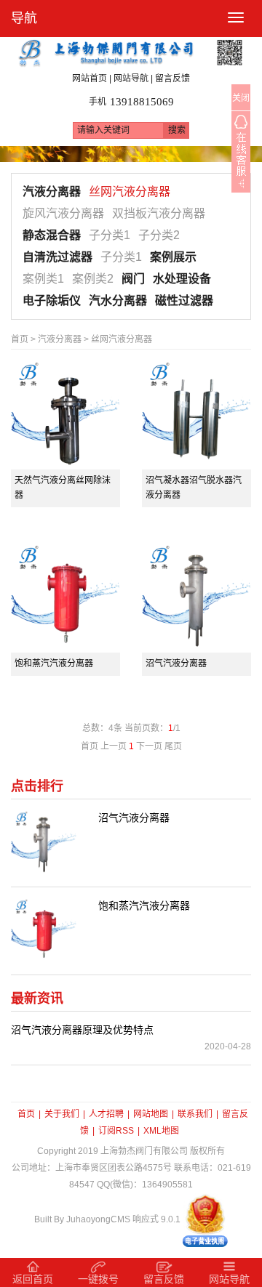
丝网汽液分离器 (129, 191)
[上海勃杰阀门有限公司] (131, 52)
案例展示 (173, 257)
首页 (19, 339)
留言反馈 (172, 79)
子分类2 (159, 235)
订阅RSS (116, 1131)
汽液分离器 (52, 191)
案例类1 (43, 279)
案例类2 (93, 279)
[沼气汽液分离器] (196, 598)
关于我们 (61, 1114)
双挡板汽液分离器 (158, 213)
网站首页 (89, 79)
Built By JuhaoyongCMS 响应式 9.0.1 (107, 1219)
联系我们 (195, 1114)
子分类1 (109, 235)
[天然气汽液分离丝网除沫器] (65, 414)
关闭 (241, 98)
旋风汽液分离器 (63, 213)
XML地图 (161, 1131)
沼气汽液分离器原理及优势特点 (82, 1030)
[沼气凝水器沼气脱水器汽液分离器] (196, 414)
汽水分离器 (118, 300)
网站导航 (131, 79)
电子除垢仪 (52, 300)
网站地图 (150, 1114)
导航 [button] (24, 18)
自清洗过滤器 (57, 257)
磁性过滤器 (184, 300)
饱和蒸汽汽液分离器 (54, 663)
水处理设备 (182, 279)
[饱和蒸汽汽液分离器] (65, 598)
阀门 (133, 279)
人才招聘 (106, 1114)
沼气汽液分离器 (176, 663)
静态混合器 (52, 235)
